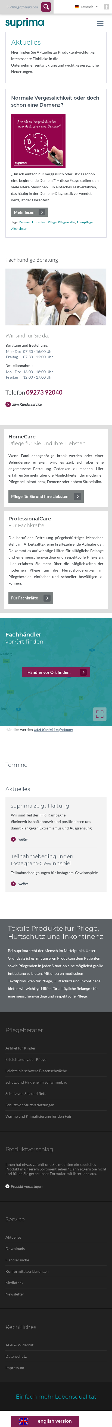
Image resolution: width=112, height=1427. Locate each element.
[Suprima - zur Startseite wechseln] (24, 23)
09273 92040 (44, 392)
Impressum (14, 1367)
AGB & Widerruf (19, 1345)
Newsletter (14, 1294)
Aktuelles (13, 1237)
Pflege (52, 222)
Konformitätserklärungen (27, 1271)
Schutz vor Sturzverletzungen (29, 1105)
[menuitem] (27, 7)
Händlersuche (17, 1260)
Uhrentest (39, 222)
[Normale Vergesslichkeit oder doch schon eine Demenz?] (56, 141)
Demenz (25, 222)
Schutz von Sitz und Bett (25, 1093)
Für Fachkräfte (24, 597)
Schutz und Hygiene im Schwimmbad (36, 1082)
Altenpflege (84, 222)
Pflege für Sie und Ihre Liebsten (40, 496)
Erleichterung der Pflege (25, 1059)
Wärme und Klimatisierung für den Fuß (38, 1116)
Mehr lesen (24, 212)
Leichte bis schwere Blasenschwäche (36, 1070)
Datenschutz (16, 1356)
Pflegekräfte (66, 222)
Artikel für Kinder (20, 1048)
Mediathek (14, 1282)
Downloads (15, 1248)
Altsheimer (19, 229)
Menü (99, 23)
